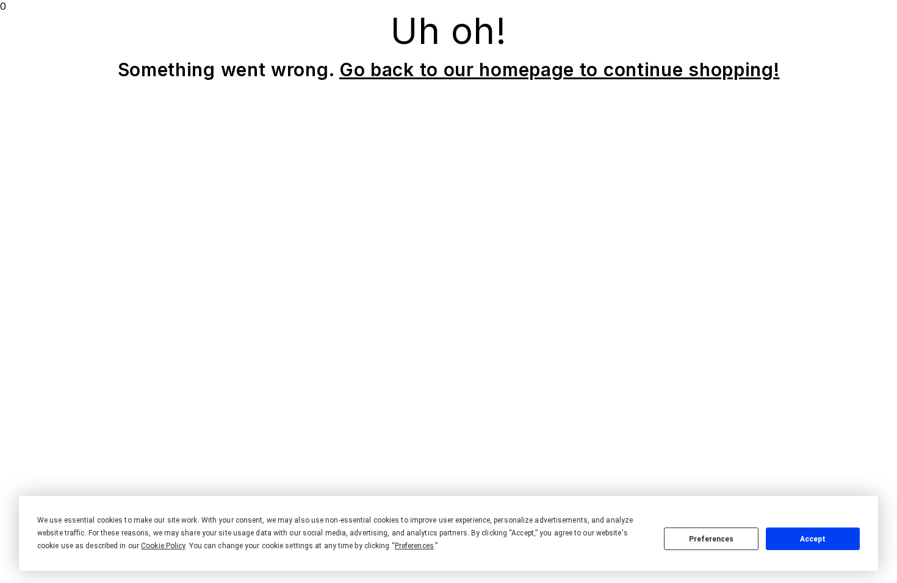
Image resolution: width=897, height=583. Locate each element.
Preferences (711, 539)
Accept (813, 539)
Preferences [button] (414, 546)
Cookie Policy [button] (163, 546)
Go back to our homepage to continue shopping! (559, 69)
